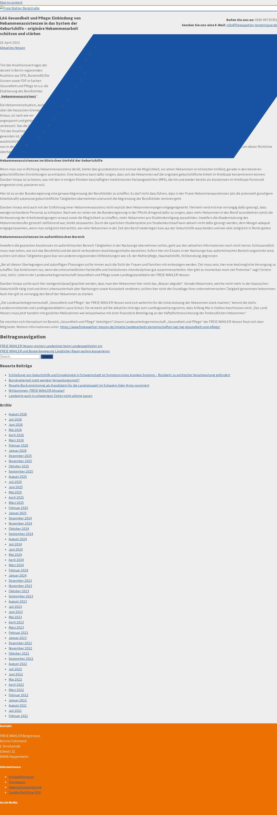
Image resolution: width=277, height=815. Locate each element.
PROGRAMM (94, 67)
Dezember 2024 (20, 518)
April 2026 (16, 435)
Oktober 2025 (19, 466)
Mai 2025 (15, 492)
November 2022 (20, 648)
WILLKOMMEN (109, 47)
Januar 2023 (18, 638)
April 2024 (16, 560)
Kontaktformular (21, 776)
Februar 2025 (18, 508)
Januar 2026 (18, 450)
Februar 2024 (18, 570)
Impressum (17, 782)
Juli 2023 (15, 606)
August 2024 (18, 539)
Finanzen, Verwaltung (91, 93)
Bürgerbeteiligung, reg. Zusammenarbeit (78, 132)
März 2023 (16, 627)
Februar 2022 (18, 695)
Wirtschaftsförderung (81, 106)
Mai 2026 (15, 430)
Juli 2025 (15, 482)
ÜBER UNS (97, 60)
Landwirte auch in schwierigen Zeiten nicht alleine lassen (50, 396)
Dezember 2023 (20, 580)
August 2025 (18, 476)
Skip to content (11, 2)
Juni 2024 (16, 549)
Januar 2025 (18, 513)
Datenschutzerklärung (25, 787)
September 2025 (21, 471)
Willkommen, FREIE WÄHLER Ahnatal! (36, 390)
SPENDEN (32, 151)
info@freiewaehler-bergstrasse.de (252, 25)
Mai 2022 (15, 679)
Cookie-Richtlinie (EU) (25, 792)
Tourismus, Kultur (70, 119)
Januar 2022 (18, 700)
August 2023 (18, 601)
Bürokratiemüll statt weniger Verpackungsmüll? (44, 380)
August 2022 (18, 664)
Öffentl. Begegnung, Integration (76, 125)
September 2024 (21, 534)
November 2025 (20, 461)
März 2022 (16, 690)
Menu (100, 37)
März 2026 (16, 440)
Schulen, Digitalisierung (97, 86)
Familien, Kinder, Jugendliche (106, 80)
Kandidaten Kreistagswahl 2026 (53, 145)
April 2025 (16, 497)
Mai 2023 (15, 617)
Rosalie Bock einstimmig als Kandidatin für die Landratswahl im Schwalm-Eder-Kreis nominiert (79, 385)
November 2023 (20, 586)
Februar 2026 (18, 445)
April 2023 (16, 622)
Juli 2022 (15, 669)
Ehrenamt (51, 138)
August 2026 (18, 414)
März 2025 (16, 502)
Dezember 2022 (20, 643)
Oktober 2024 (19, 528)
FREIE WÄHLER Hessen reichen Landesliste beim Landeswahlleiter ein (51, 346)
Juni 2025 (16, 487)
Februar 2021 (18, 716)
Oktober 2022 (19, 653)
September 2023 (21, 596)
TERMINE (100, 54)
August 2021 (18, 705)
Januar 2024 (18, 575)
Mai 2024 (15, 554)
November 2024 (20, 523)
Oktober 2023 (19, 591)
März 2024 (16, 565)
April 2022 (16, 684)
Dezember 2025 (20, 456)
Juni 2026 (16, 424)
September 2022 (21, 658)
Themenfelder (99, 73)
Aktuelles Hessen (12, 48)
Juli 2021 (15, 710)
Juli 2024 (15, 544)
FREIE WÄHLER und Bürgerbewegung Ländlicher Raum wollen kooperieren (55, 351)
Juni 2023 (16, 612)
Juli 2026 (15, 419)
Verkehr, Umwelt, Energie (89, 99)
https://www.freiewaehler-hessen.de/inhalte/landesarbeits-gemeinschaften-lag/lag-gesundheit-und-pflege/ (140, 327)
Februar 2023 (18, 632)
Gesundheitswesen (75, 112)
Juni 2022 (16, 674)
